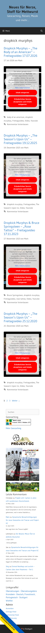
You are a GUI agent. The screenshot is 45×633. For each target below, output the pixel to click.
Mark (8, 517)
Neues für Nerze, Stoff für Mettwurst (22, 9)
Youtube (34, 120)
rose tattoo (21, 299)
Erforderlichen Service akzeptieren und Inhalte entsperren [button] (22, 101)
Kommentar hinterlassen (17, 124)
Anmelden (10, 608)
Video (27, 120)
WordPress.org (11, 618)
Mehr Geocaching (13, 428)
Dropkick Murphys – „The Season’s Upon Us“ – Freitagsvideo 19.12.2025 (20, 139)
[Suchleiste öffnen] (41, 31)
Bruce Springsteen (15, 295)
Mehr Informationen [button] (22, 88)
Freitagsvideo (18, 120)
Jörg (7, 566)
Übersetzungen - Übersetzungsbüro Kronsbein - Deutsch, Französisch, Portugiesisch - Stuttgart (21, 594)
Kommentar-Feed (12, 615)
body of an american (15, 117)
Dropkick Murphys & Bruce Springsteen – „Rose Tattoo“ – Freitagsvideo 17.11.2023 (21, 228)
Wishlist (9, 600)
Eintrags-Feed (11, 612)
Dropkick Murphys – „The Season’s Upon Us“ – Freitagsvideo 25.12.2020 (20, 317)
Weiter (16, 400)
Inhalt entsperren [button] (22, 92)
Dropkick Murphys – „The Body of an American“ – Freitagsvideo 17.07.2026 (20, 52)
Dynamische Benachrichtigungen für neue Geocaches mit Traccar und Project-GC (22, 520)
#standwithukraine (8, 623)
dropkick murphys (14, 204)
